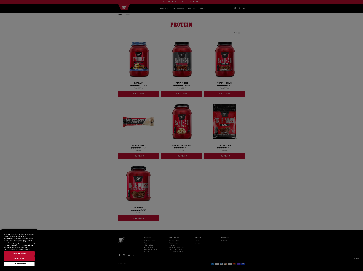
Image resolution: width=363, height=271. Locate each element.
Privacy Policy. (25, 249)
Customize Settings (19, 263)
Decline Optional (19, 258)
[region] (19, 249)
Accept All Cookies (19, 253)
